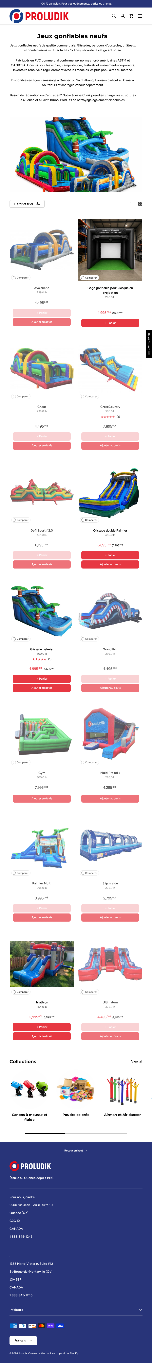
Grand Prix (110, 649)
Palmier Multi (41, 883)
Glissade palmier (42, 649)
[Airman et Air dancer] (122, 1089)
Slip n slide (110, 883)
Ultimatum (110, 1002)
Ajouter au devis (41, 322)
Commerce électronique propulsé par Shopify (53, 1353)
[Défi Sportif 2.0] (42, 492)
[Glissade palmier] (42, 611)
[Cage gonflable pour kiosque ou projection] (110, 250)
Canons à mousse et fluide (29, 1117)
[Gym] (42, 735)
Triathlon (42, 1002)
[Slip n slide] (110, 845)
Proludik (22, 1353)
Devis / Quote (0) (149, 344)
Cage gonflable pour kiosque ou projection (110, 290)
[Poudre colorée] (76, 1089)
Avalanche (41, 288)
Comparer (22, 277)
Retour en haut (74, 1150)
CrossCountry (110, 407)
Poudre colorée (76, 1115)
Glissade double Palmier (110, 530)
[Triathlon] (42, 964)
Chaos (41, 407)
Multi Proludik (110, 773)
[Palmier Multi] (42, 845)
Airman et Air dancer (122, 1115)
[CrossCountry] (110, 368)
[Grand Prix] (110, 611)
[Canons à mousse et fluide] (29, 1089)
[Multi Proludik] (110, 735)
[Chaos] (42, 368)
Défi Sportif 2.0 (42, 530)
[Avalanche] (42, 250)
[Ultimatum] (110, 964)
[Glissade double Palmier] (110, 492)
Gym (41, 773)
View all (136, 1061)
